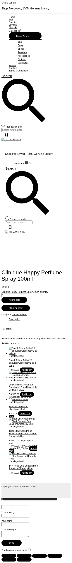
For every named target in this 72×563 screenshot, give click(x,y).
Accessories (24, 56)
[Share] (39, 556)
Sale (20, 42)
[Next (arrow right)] (24, 560)
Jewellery (22, 52)
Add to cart (14, 300)
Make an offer (16, 308)
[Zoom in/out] (8, 556)
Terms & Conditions (18, 70)
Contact (13, 68)
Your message (8, 529)
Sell (11, 19)
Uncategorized (19, 314)
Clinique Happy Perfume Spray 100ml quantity (24, 292)
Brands (12, 65)
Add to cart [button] (27, 370)
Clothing (22, 59)
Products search (14, 127)
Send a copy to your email (14, 550)
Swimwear (23, 63)
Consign (13, 22)
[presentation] (20, 31)
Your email (7, 512)
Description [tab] (14, 319)
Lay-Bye (13, 25)
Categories (14, 31)
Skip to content (8, 2)
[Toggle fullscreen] (24, 556)
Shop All (13, 27)
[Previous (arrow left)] (8, 560)
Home (12, 17)
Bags (20, 45)
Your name (6, 521)
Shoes (21, 49)
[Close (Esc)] (54, 556)
